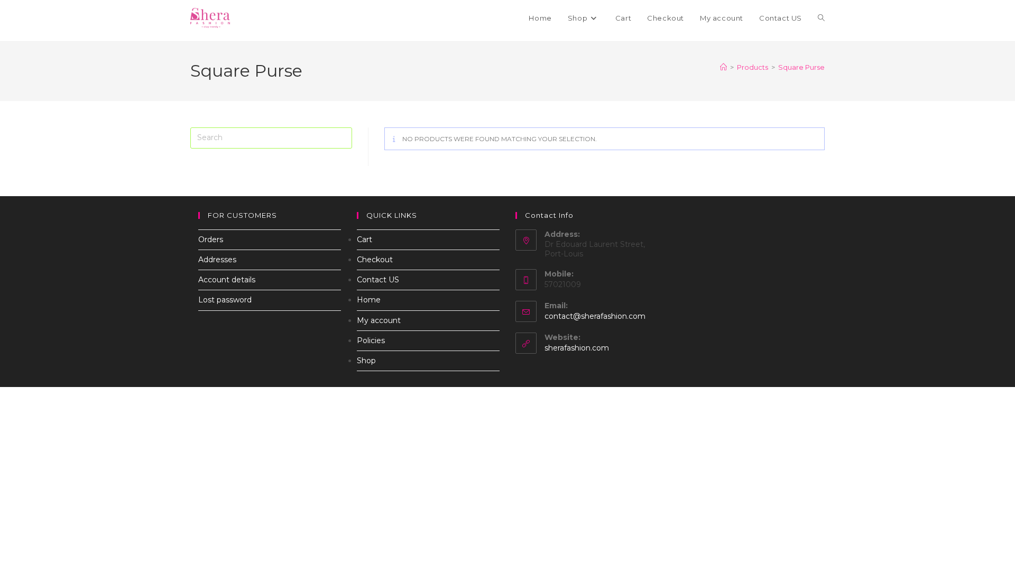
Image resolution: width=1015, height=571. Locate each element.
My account (379, 320)
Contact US (378, 279)
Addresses (217, 259)
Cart (364, 239)
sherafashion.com (577, 348)
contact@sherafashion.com (595, 316)
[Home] (723, 67)
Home (369, 300)
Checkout (375, 259)
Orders (210, 239)
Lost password (225, 300)
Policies (371, 340)
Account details (226, 279)
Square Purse (801, 67)
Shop (366, 360)
